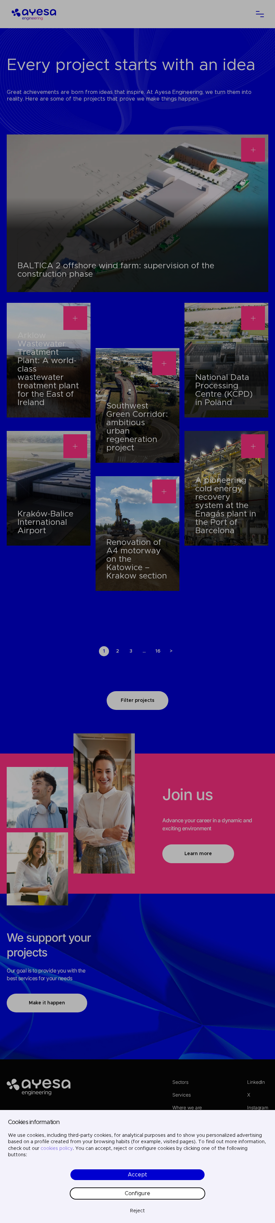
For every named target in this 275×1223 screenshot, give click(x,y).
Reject (137, 1211)
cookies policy (57, 1148)
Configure (137, 1193)
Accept (137, 1174)
